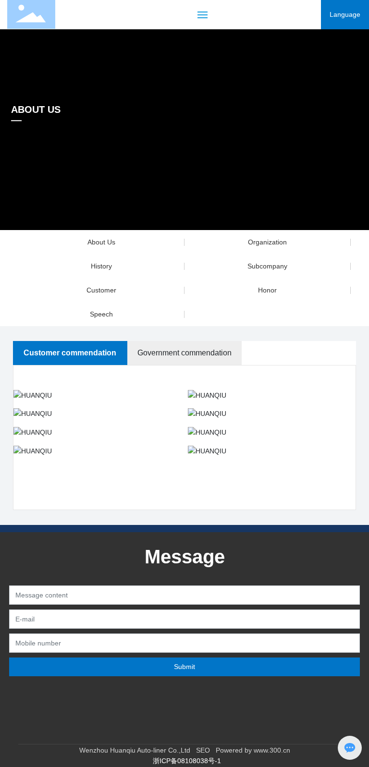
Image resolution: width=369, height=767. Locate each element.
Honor (267, 290)
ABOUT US (36, 109)
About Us (101, 242)
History (101, 266)
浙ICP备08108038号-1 (187, 761)
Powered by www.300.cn (253, 750)
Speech (101, 314)
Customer (101, 290)
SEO (200, 750)
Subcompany (267, 266)
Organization (267, 242)
